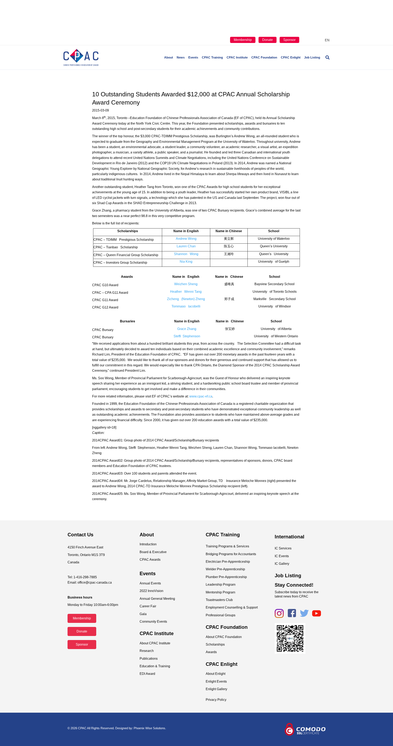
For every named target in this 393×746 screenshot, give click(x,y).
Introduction (148, 544)
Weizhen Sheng (186, 284)
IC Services (283, 548)
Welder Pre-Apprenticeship (225, 569)
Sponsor (289, 40)
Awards (211, 652)
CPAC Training (212, 57)
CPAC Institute (237, 57)
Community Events (153, 621)
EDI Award (147, 673)
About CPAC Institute (155, 643)
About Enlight (215, 673)
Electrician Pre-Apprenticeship (228, 561)
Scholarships (215, 644)
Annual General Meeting (157, 598)
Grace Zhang (186, 329)
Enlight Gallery (216, 689)
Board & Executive (153, 552)
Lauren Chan (186, 246)
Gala (143, 614)
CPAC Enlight (290, 57)
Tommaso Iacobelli (186, 306)
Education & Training (155, 666)
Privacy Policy (216, 699)
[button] (82, 618)
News (181, 57)
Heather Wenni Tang (186, 291)
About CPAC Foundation (224, 637)
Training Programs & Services (227, 546)
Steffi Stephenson (187, 336)
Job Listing (312, 57)
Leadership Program (220, 584)
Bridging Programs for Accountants (231, 554)
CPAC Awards (150, 559)
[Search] (326, 57)
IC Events (282, 556)
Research (147, 651)
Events (193, 57)
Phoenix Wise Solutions (149, 728)
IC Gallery (282, 563)
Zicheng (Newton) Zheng (186, 299)
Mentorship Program (220, 592)
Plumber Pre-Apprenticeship (226, 577)
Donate (267, 40)
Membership (243, 40)
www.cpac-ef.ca (200, 396)
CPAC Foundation (264, 57)
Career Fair (148, 606)
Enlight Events (216, 681)
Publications (149, 658)
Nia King (186, 261)
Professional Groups (220, 615)
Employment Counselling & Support (232, 607)
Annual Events (150, 583)
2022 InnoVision (151, 591)
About (168, 57)
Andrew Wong (186, 238)
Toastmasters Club (219, 600)
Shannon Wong (186, 254)
